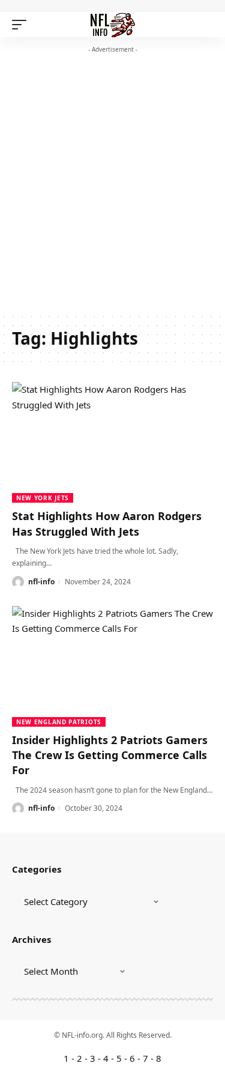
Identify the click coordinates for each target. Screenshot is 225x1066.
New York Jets (42, 498)
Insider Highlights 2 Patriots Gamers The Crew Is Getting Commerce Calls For (110, 755)
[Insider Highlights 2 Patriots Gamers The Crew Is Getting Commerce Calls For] (112, 666)
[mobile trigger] (22, 24)
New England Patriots (58, 722)
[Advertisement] (112, 186)
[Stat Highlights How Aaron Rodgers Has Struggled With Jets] (112, 442)
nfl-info (41, 582)
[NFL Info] (112, 24)
